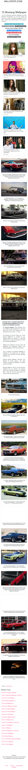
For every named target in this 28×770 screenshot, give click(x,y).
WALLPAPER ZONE (13, 1)
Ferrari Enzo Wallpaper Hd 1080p (9, 706)
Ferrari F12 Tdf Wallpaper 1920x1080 (10, 722)
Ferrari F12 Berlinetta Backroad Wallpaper (11, 738)
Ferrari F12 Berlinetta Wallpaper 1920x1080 (12, 695)
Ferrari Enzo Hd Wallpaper (8, 733)
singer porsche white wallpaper (14, 30)
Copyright (14, 767)
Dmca (6, 765)
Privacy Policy (19, 765)
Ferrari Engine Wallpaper (7, 736)
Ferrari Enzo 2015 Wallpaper (8, 698)
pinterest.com (9, 686)
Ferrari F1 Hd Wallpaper (7, 725)
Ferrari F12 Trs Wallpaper (7, 741)
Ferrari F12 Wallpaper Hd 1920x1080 (10, 730)
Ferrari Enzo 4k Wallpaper (8, 714)
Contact (12, 765)
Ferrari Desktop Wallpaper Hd (8, 700)
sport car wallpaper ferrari (8, 26)
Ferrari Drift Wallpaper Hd (7, 703)
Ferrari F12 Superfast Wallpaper (9, 692)
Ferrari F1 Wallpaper (6, 728)
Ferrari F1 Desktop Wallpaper (8, 709)
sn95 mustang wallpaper (20, 26)
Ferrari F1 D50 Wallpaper (7, 744)
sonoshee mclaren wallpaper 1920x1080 (14, 28)
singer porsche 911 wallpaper (14, 37)
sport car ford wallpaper (14, 34)
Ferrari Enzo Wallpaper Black (8, 717)
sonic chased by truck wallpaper (14, 32)
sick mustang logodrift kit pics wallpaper (14, 24)
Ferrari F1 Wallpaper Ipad (7, 719)
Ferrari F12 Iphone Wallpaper (8, 711)
